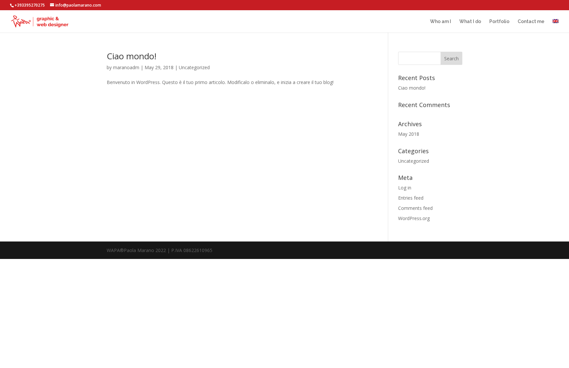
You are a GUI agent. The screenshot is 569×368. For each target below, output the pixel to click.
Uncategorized (194, 67)
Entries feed (410, 198)
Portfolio (499, 21)
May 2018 (408, 134)
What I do (470, 21)
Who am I (440, 21)
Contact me (531, 21)
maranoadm (126, 67)
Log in (404, 187)
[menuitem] (555, 26)
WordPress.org (414, 218)
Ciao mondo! (131, 56)
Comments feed (415, 208)
